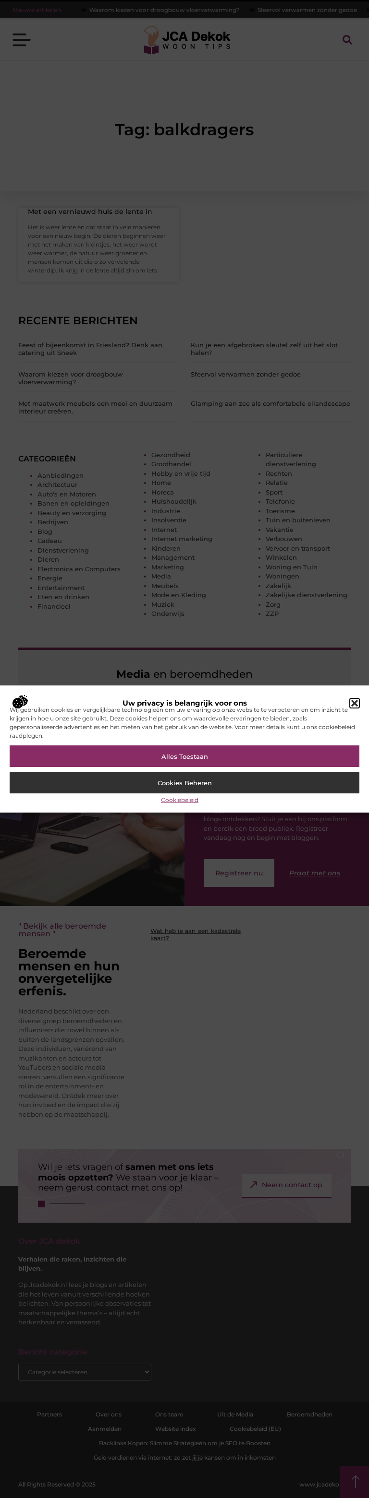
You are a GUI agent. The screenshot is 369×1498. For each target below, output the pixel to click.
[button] (354, 703)
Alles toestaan (184, 756)
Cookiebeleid (179, 799)
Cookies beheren (185, 783)
